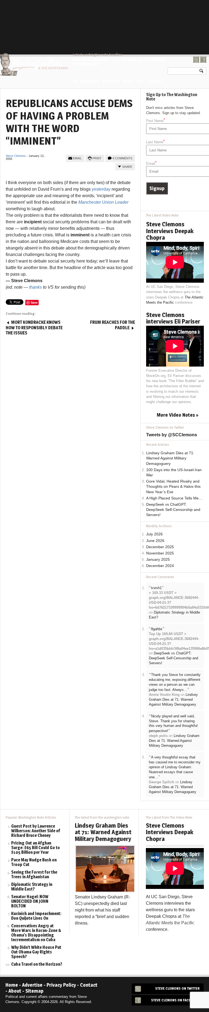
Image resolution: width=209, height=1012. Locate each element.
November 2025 (160, 553)
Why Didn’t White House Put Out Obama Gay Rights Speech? (36, 952)
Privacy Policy (61, 985)
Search (201, 72)
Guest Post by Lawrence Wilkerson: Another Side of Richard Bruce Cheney (35, 831)
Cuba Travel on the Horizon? (36, 964)
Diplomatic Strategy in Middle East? (31, 887)
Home (75, 81)
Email (77, 158)
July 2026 (154, 534)
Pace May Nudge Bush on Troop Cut (34, 862)
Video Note (90, 81)
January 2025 (158, 559)
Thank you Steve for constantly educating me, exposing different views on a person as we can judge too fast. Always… (175, 682)
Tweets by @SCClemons (171, 434)
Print (97, 158)
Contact (155, 81)
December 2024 (160, 566)
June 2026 (155, 541)
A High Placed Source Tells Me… (174, 498)
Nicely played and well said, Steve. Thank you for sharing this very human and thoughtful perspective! (173, 723)
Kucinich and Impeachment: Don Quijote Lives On (36, 916)
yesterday (101, 189)
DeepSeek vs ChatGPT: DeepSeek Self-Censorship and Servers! (173, 509)
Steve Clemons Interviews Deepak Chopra (169, 231)
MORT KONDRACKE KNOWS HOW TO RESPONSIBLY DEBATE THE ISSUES (34, 328)
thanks (35, 287)
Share (127, 166)
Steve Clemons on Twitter (177, 988)
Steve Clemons (16, 155)
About (128, 81)
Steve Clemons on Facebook (175, 1000)
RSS (140, 81)
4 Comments (122, 158)
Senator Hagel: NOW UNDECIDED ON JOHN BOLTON (29, 902)
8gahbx (156, 629)
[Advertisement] (107, 15)
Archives (111, 81)
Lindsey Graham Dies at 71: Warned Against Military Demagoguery (119, 61)
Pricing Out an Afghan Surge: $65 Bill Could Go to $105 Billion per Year (35, 848)
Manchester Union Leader (103, 202)
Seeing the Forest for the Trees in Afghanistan (34, 874)
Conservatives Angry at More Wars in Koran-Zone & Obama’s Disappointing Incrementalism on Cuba (36, 933)
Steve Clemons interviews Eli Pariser (173, 318)
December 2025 (160, 547)
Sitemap (34, 991)
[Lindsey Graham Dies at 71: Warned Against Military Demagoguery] (105, 868)
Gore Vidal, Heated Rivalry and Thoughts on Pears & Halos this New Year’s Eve (173, 486)
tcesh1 (156, 588)
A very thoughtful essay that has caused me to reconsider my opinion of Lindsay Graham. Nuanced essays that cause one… (175, 767)
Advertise (32, 985)
